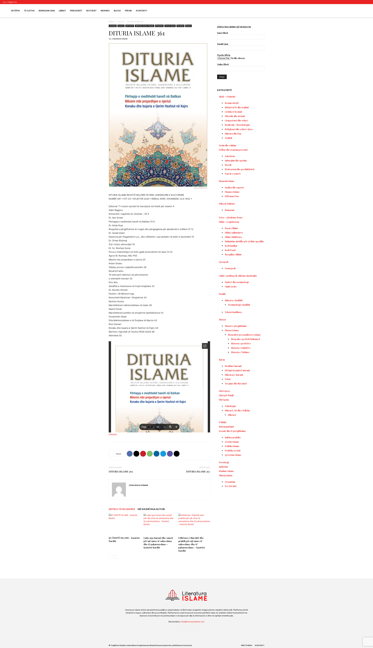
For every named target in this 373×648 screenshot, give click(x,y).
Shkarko (113, 434)
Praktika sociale (233, 450)
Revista (188, 26)
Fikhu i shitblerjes (233, 237)
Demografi (230, 268)
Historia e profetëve (241, 343)
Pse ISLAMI (230, 486)
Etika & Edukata (227, 203)
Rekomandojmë (226, 426)
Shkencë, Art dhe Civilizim (237, 410)
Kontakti (141, 10)
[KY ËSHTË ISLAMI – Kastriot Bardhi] (124, 524)
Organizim (230, 482)
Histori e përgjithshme (236, 326)
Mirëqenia (224, 399)
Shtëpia (15, 10)
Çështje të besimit (233, 111)
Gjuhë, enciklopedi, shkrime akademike (238, 275)
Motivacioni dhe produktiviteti (239, 169)
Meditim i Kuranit (233, 366)
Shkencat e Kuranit (234, 374)
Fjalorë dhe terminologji (237, 282)
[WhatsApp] (150, 454)
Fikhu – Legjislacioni (229, 222)
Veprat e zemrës (233, 173)
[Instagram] (358, 2)
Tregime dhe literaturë (236, 383)
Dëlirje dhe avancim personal (233, 149)
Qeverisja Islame (233, 455)
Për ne (128, 10)
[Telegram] (163, 454)
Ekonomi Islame (226, 181)
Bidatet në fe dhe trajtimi (237, 107)
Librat (62, 10)
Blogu (117, 10)
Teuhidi (228, 138)
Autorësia (113, 26)
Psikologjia (230, 406)
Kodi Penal (230, 250)
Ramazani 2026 (47, 10)
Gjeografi (223, 262)
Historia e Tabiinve (240, 352)
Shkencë (232, 415)
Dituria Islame (170, 26)
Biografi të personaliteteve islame (244, 334)
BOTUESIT (129, 26)
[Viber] (170, 454)
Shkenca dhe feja (233, 133)
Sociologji (224, 462)
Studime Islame (226, 471)
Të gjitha (29, 10)
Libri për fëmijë (226, 395)
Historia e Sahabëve (241, 348)
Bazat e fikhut (231, 228)
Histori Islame (232, 330)
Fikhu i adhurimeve (234, 232)
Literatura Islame (119, 39)
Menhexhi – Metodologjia (237, 125)
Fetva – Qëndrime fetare (231, 217)
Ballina (111, 21)
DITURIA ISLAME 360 (121, 471)
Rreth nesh (246, 645)
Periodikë (180, 26)
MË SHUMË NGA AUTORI (151, 509)
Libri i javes (224, 391)
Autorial (120, 21)
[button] (366, 10)
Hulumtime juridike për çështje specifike (244, 241)
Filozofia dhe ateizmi (235, 116)
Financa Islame (232, 192)
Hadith (222, 294)
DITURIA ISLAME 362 (198, 471)
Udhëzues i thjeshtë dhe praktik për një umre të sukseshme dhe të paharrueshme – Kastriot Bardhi (191, 544)
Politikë (222, 422)
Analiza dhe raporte (234, 187)
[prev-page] (110, 557)
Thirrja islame (226, 475)
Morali (228, 165)
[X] (363, 2)
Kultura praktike (233, 437)
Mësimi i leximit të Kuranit (237, 370)
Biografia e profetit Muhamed (245, 339)
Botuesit (91, 10)
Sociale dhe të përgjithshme (232, 431)
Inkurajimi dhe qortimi (236, 160)
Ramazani (229, 210)
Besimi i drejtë (232, 103)
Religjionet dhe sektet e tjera (239, 129)
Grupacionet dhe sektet (236, 120)
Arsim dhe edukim (227, 145)
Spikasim (223, 466)
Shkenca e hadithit (234, 300)
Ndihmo (105, 10)
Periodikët (76, 10)
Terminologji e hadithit (239, 304)
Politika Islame (232, 446)
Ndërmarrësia (232, 196)
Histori (222, 319)
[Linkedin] (156, 454)
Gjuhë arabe (231, 286)
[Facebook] (353, 2)
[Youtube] (368, 2)
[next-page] (115, 557)
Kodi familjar (231, 245)
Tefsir (228, 379)
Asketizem (230, 156)
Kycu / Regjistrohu (10, 2)
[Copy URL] (177, 454)
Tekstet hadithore (233, 312)
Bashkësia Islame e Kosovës (144, 26)
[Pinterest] (143, 454)
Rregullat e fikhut (233, 254)
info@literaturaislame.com (192, 621)
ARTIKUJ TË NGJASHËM (122, 509)
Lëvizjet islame (232, 441)
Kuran (222, 359)
